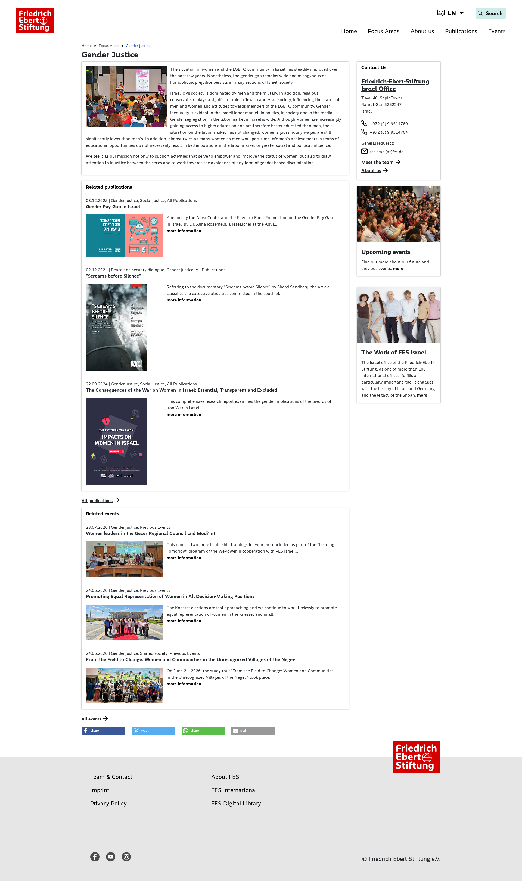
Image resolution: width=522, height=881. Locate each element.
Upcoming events (386, 252)
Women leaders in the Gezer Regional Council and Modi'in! (150, 533)
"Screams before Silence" (113, 276)
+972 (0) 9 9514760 (389, 123)
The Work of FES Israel (393, 352)
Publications (461, 31)
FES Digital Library (236, 803)
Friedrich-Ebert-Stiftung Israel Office (395, 85)
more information (184, 230)
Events (497, 31)
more (398, 268)
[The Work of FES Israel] (399, 314)
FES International (234, 790)
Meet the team (377, 162)
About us (422, 31)
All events (91, 718)
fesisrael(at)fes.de (386, 151)
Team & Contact (111, 776)
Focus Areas (384, 31)
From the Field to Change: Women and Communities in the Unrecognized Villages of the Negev (190, 659)
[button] (103, 731)
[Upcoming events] (399, 214)
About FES (225, 776)
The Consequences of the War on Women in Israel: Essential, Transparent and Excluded (181, 390)
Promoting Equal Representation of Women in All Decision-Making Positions (170, 596)
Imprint (99, 790)
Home (349, 31)
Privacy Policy (108, 803)
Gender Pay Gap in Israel (113, 207)
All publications (97, 500)
